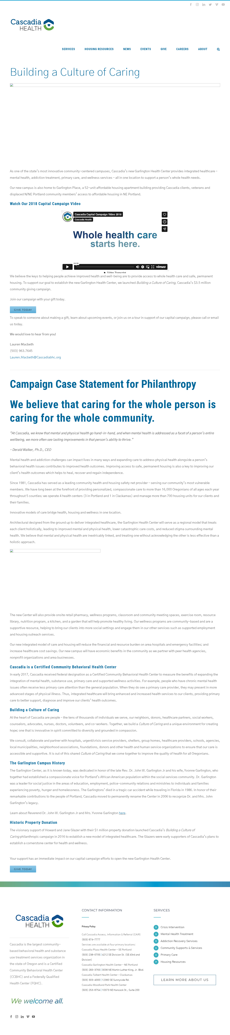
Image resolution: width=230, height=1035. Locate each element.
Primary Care (169, 954)
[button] (218, 49)
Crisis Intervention (172, 927)
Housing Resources (173, 961)
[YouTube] (33, 1016)
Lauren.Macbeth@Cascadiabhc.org (35, 357)
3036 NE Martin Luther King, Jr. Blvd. (123, 970)
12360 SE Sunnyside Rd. (116, 980)
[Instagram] (16, 1016)
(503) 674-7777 (91, 939)
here (122, 813)
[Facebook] (11, 1016)
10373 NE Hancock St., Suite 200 (120, 990)
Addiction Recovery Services (179, 941)
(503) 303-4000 (91, 980)
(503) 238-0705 (91, 955)
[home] (39, 912)
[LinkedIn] (22, 1016)
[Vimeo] (27, 1016)
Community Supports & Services (181, 948)
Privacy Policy (88, 926)
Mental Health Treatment (177, 934)
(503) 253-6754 (91, 990)
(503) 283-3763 (91, 970)
